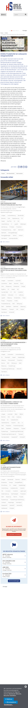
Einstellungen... (8, 705)
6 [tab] (18, 30)
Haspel (3, 173)
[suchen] (25, 14)
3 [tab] (13, 30)
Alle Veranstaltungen (14, 581)
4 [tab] (15, 30)
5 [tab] (16, 30)
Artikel (6, 33)
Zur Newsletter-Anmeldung (14, 534)
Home (2, 33)
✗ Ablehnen (8, 699)
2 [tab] (11, 30)
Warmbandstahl (10, 173)
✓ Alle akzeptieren (10, 702)
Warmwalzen (19, 173)
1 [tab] (10, 30)
